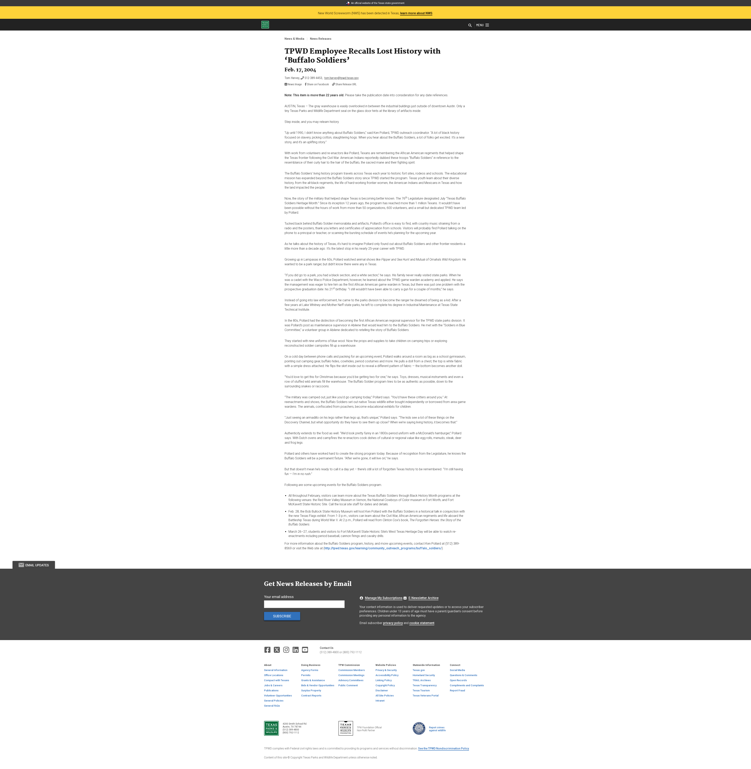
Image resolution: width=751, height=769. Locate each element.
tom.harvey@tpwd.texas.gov (341, 78)
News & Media (294, 38)
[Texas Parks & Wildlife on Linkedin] (296, 649)
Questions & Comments (463, 675)
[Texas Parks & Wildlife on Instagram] (286, 649)
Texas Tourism (421, 690)
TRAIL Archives (422, 680)
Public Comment (348, 685)
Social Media (457, 670)
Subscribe (282, 616)
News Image (294, 84)
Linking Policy (384, 680)
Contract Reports (311, 695)
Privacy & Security (386, 670)
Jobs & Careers (273, 685)
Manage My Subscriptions (383, 598)
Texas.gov (419, 670)
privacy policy (393, 623)
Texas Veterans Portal (425, 695)
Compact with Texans (276, 680)
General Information (275, 670)
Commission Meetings (351, 675)
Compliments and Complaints (467, 685)
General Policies (273, 700)
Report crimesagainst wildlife (437, 729)
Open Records (458, 680)
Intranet (380, 700)
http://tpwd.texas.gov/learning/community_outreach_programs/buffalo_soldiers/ (383, 548)
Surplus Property (311, 690)
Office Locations (273, 675)
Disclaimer (382, 690)
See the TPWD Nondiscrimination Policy (443, 748)
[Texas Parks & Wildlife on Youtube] (305, 649)
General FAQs (272, 705)
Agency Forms (309, 670)
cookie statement (421, 623)
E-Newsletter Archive (423, 598)
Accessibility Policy (387, 675)
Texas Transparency (425, 685)
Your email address (279, 597)
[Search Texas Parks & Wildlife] (470, 25)
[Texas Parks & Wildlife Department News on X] (277, 649)
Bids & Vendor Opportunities (317, 685)
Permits (305, 675)
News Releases (320, 38)
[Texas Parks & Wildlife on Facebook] (267, 649)
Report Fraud (457, 690)
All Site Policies (385, 695)
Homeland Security (424, 675)
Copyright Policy (385, 685)
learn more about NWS (416, 13)
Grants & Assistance (313, 680)
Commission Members (351, 670)
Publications (271, 690)
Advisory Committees (350, 680)
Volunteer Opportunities (278, 695)
